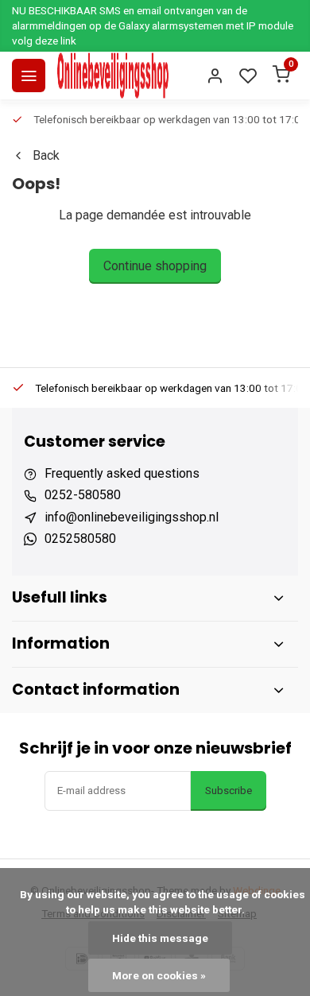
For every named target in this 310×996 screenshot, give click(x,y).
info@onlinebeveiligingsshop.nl (132, 517)
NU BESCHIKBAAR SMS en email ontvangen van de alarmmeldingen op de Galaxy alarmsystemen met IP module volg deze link (152, 25)
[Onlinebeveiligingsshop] (113, 75)
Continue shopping (155, 265)
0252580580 (80, 538)
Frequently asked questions (122, 473)
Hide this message (160, 938)
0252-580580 (83, 494)
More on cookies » (159, 975)
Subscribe (228, 790)
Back (46, 155)
